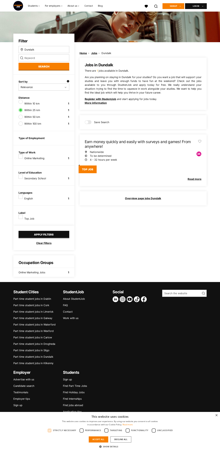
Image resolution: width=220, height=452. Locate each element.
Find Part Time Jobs (75, 385)
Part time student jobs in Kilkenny (33, 363)
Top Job (29, 218)
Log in (196, 6)
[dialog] (110, 432)
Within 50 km (32, 116)
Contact (88, 5)
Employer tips (21, 398)
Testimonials (20, 392)
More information (96, 102)
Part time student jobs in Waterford (34, 324)
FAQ (65, 305)
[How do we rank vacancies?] (68, 82)
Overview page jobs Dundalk (143, 198)
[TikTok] (137, 299)
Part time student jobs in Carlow (32, 337)
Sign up (17, 405)
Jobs (94, 53)
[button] (110, 446)
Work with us (70, 318)
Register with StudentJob (100, 99)
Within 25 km (32, 110)
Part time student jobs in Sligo (31, 350)
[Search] (156, 5)
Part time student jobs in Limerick (33, 311)
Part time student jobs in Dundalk (33, 356)
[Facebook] (144, 299)
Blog (100, 5)
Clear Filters (44, 243)
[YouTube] (130, 299)
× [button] (216, 415)
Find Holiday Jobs (74, 392)
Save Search (101, 122)
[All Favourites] (146, 5)
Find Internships (72, 398)
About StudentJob (74, 298)
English (28, 198)
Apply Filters (44, 234)
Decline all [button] (120, 439)
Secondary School (35, 178)
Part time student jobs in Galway (32, 318)
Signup (173, 6)
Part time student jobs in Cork (31, 305)
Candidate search (23, 385)
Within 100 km (32, 123)
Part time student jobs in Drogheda (34, 343)
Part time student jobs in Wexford (33, 331)
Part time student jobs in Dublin (32, 298)
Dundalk (106, 53)
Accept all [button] (98, 439)
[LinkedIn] (116, 299)
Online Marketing (34, 158)
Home (83, 53)
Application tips (72, 411)
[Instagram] (123, 299)
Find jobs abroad (73, 405)
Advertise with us (23, 379)
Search (43, 66)
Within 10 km (32, 103)
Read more (128, 424)
